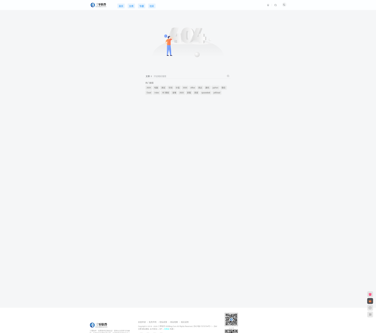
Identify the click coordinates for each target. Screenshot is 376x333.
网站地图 (174, 322)
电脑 (156, 87)
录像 (174, 92)
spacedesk (206, 92)
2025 (185, 87)
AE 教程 (165, 92)
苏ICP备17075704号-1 (202, 326)
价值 (178, 87)
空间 (170, 87)
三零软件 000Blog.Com (167, 326)
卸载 (189, 92)
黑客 (196, 92)
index (157, 92)
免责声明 (152, 322)
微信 (223, 87)
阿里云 (154, 329)
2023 (182, 92)
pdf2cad (217, 92)
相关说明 (185, 322)
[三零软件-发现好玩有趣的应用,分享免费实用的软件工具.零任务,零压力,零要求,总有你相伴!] (99, 324)
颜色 (207, 87)
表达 (200, 87)
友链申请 (142, 322)
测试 (163, 87)
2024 (149, 87)
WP (160, 329)
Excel (149, 92)
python (215, 87)
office (192, 87)
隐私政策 (163, 322)
